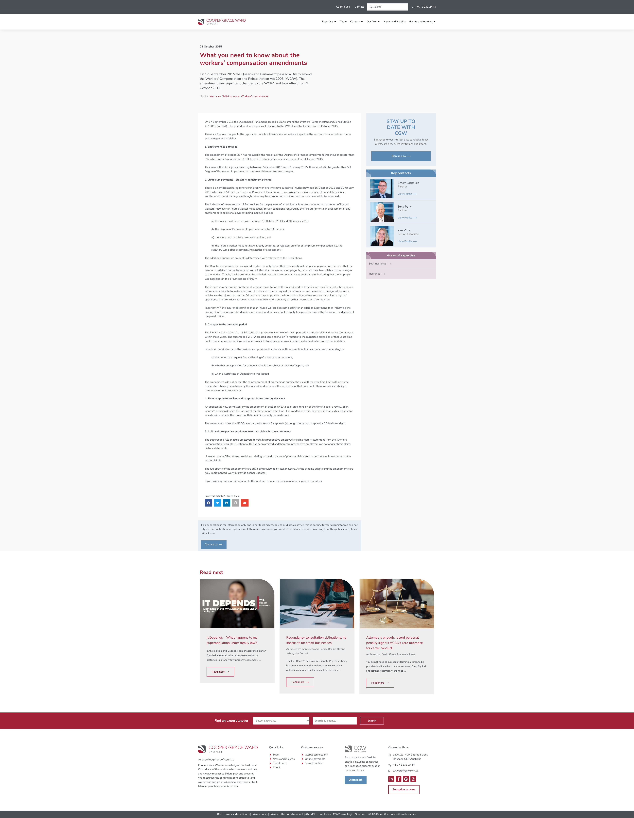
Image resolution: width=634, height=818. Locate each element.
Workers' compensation (255, 96)
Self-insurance (231, 96)
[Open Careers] (362, 22)
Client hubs (343, 7)
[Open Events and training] (434, 22)
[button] (208, 503)
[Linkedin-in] (391, 779)
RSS (219, 814)
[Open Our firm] (378, 22)
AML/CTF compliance (318, 814)
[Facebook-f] (399, 779)
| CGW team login (342, 814)
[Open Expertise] (335, 22)
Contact (359, 7)
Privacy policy (260, 814)
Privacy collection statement (286, 814)
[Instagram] (413, 779)
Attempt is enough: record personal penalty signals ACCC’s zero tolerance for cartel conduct (394, 642)
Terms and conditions (237, 814)
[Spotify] (406, 779)
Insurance (215, 96)
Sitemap (360, 814)
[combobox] (387, 7)
